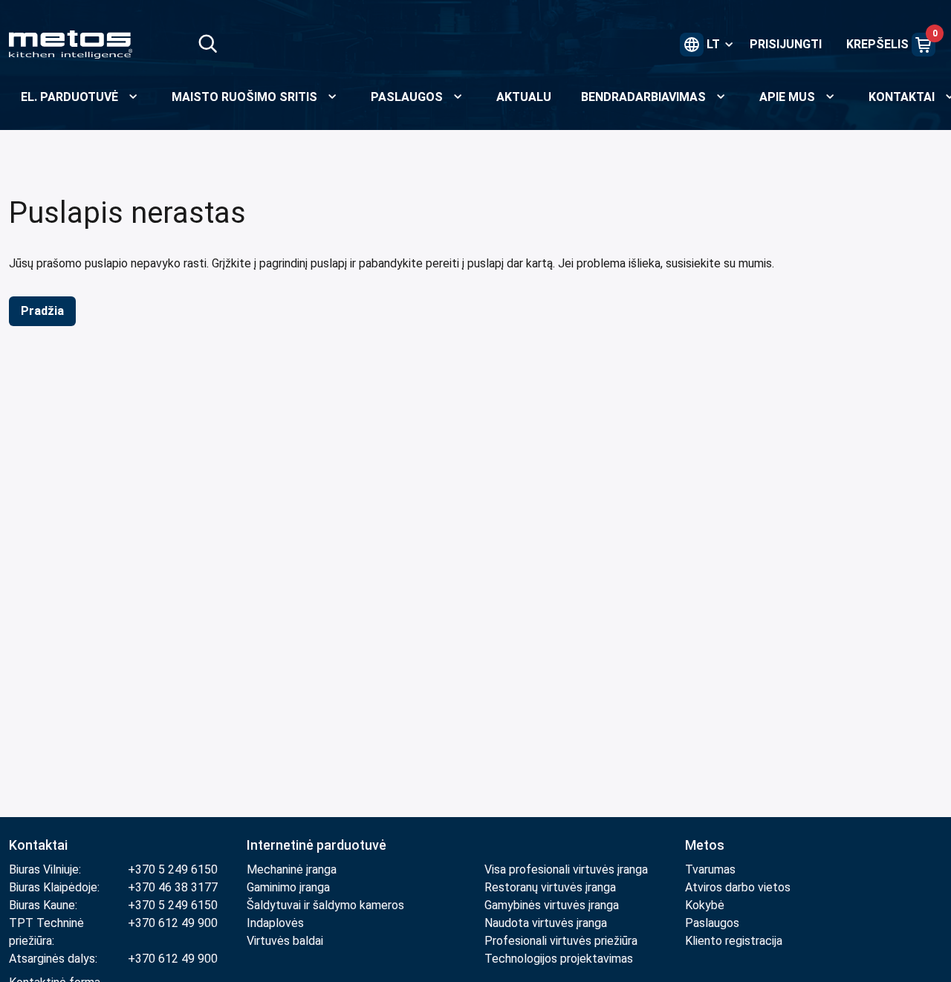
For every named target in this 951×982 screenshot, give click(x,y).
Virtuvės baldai (285, 941)
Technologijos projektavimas (558, 959)
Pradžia (42, 311)
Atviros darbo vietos (738, 887)
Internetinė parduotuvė (316, 845)
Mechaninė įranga (292, 869)
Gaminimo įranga (288, 887)
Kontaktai (38, 845)
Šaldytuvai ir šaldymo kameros (325, 905)
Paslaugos (712, 923)
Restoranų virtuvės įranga (551, 887)
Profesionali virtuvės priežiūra (560, 941)
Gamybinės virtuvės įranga (551, 905)
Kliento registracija (733, 941)
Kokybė (704, 905)
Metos (704, 845)
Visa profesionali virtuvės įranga (566, 869)
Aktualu (523, 97)
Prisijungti (786, 44)
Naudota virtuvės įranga (545, 923)
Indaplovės (275, 923)
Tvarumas (710, 869)
